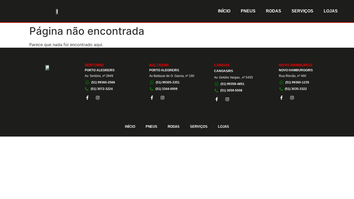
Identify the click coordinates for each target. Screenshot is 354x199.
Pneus (248, 11)
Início (224, 11)
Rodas (273, 11)
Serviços (302, 11)
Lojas (331, 11)
